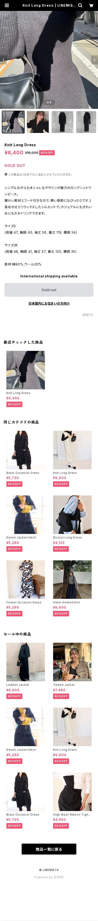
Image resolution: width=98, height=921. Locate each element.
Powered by (44, 877)
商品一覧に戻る (49, 849)
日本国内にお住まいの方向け (49, 303)
